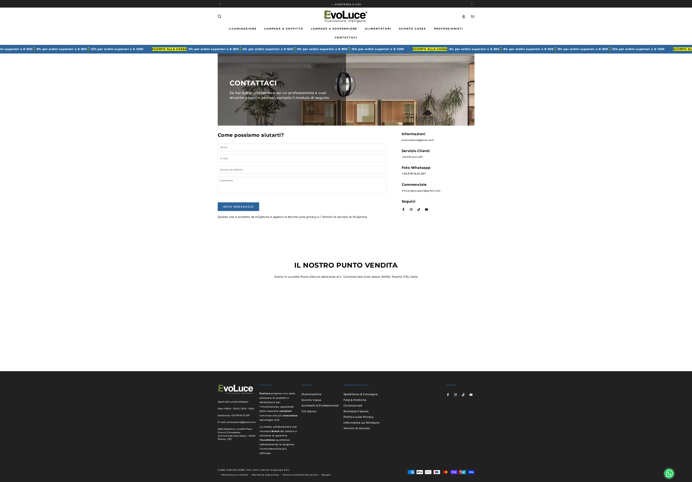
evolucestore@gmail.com (418, 140)
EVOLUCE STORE (235, 470)
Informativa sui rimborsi (234, 475)
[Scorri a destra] (471, 4)
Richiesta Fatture (356, 411)
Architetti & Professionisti (320, 405)
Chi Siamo (308, 411)
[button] (219, 16)
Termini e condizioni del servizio (300, 475)
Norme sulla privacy (302, 217)
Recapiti (326, 475)
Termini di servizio (335, 217)
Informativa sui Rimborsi (361, 422)
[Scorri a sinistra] (220, 4)
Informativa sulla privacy (265, 475)
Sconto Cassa (311, 400)
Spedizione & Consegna (360, 394)
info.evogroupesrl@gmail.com (421, 190)
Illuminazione (311, 394)
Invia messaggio (238, 206)
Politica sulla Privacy (358, 417)
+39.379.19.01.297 (412, 157)
